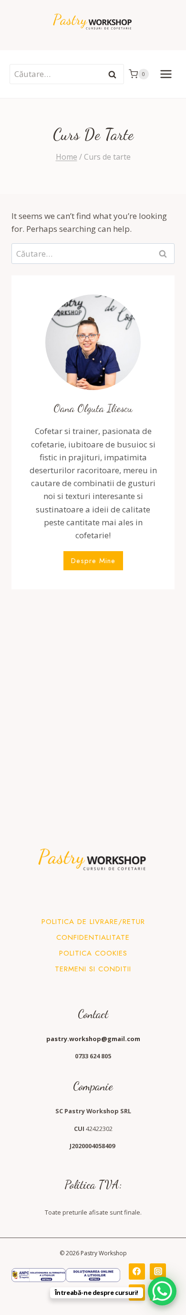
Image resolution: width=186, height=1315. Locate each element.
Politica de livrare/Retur (93, 921)
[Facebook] (137, 1271)
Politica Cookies (93, 953)
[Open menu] (165, 74)
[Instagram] (158, 1271)
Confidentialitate (93, 937)
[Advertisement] (93, 695)
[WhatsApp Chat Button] (162, 1291)
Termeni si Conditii (93, 969)
